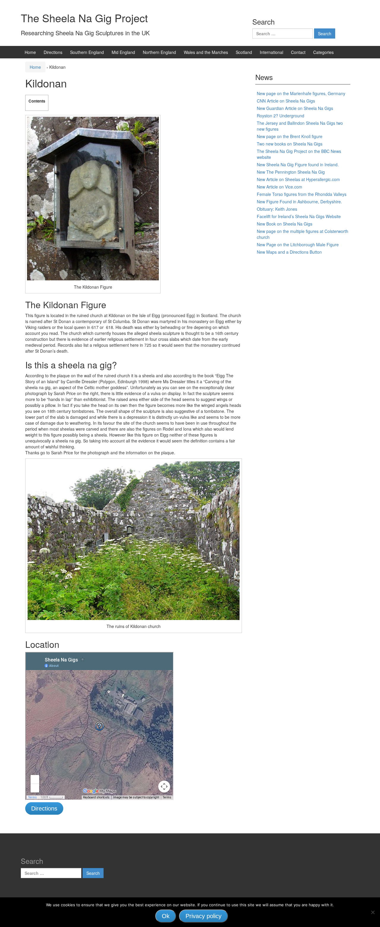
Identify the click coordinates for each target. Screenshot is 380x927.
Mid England (123, 52)
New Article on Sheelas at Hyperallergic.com (298, 179)
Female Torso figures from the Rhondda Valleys (301, 194)
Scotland (244, 52)
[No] (373, 912)
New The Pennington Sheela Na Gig (291, 172)
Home (30, 52)
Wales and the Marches (206, 52)
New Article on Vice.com (279, 187)
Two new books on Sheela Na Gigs (289, 144)
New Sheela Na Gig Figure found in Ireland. (298, 164)
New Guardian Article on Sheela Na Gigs (295, 108)
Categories (323, 52)
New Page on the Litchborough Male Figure (298, 244)
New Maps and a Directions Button (289, 252)
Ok (166, 916)
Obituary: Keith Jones (277, 209)
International (271, 52)
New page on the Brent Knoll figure (289, 136)
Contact (298, 52)
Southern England (87, 52)
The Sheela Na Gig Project (84, 17)
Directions (53, 52)
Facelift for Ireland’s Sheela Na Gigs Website (299, 216)
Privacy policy (203, 916)
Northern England (159, 52)
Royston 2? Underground (280, 116)
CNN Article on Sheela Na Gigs (286, 101)
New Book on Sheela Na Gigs (284, 224)
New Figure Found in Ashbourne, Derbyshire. (299, 201)
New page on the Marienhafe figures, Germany (301, 93)
